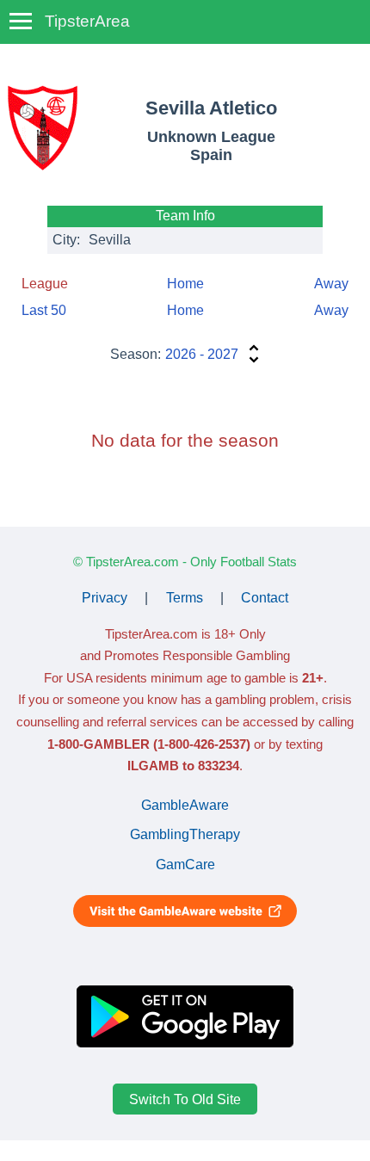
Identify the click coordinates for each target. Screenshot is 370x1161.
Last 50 (44, 310)
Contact (264, 597)
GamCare (185, 864)
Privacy (104, 597)
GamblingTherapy (185, 834)
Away (331, 283)
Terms (184, 597)
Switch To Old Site (185, 1099)
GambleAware (185, 805)
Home (185, 283)
